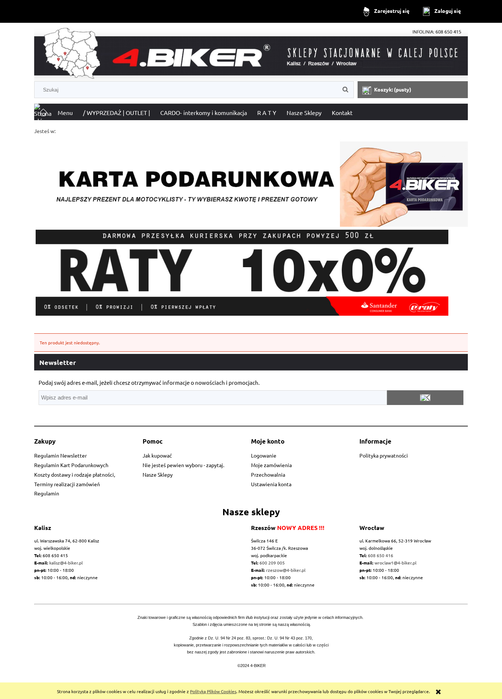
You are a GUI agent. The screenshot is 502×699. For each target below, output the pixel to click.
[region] (251, 272)
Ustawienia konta (271, 484)
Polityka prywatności (383, 455)
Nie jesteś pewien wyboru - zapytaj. (183, 465)
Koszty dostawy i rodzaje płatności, (74, 474)
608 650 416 (380, 555)
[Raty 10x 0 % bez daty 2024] (251, 272)
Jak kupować (157, 455)
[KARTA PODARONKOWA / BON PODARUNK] (251, 181)
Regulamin (46, 493)
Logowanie (263, 455)
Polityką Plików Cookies (213, 691)
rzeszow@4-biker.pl (285, 570)
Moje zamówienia (271, 465)
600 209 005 (272, 563)
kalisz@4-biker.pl (66, 563)
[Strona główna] (251, 53)
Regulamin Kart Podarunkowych (71, 465)
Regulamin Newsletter (60, 455)
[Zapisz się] (425, 397)
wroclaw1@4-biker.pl (395, 563)
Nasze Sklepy (158, 474)
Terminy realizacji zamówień (67, 484)
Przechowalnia (268, 474)
